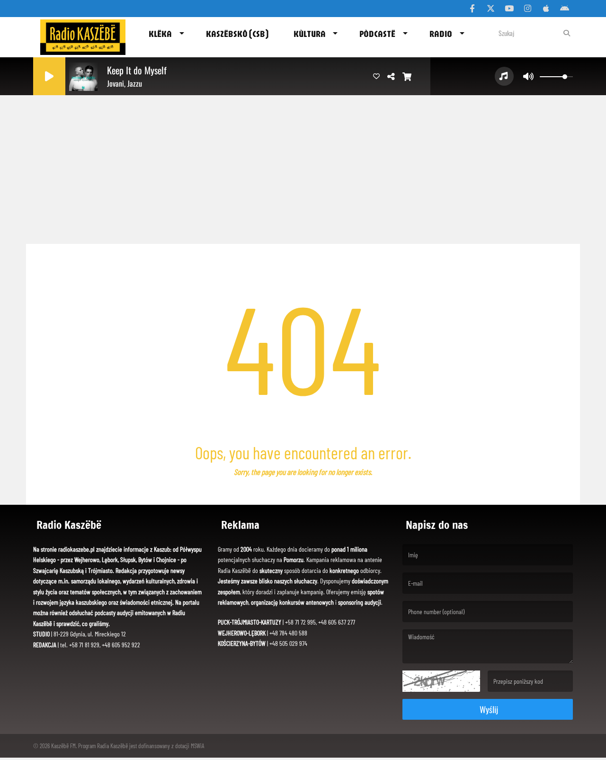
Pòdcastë (377, 33)
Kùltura (310, 33)
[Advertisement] (303, 165)
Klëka (160, 33)
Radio (440, 33)
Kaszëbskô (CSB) (237, 33)
